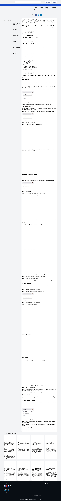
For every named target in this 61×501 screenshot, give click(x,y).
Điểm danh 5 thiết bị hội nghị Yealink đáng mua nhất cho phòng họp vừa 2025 (36, 469)
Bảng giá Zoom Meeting (48, 489)
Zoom (23, 19)
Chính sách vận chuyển (35, 493)
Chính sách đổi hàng (35, 489)
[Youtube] (6, 486)
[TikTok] (10, 486)
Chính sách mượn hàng (35, 491)
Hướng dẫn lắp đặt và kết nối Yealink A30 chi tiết (50, 469)
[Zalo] (8, 486)
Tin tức (19, 489)
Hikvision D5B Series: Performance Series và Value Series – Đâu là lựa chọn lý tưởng (16, 23)
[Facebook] (5, 486)
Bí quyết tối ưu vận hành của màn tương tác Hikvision (16, 41)
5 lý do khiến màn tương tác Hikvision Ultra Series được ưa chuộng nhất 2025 (17, 35)
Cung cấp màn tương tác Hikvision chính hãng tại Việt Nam (16, 53)
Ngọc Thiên (44, 22)
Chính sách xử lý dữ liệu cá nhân (36, 495)
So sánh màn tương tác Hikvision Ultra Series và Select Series (16, 29)
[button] (36, 15)
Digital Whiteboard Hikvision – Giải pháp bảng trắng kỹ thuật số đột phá (17, 47)
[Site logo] (8, 2)
